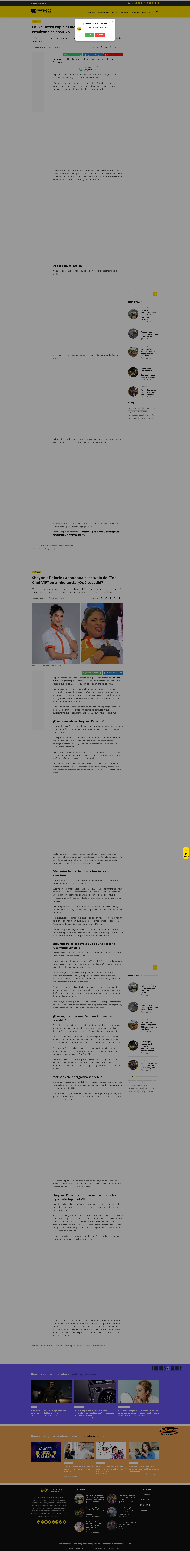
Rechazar (99, 35)
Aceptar (89, 35)
